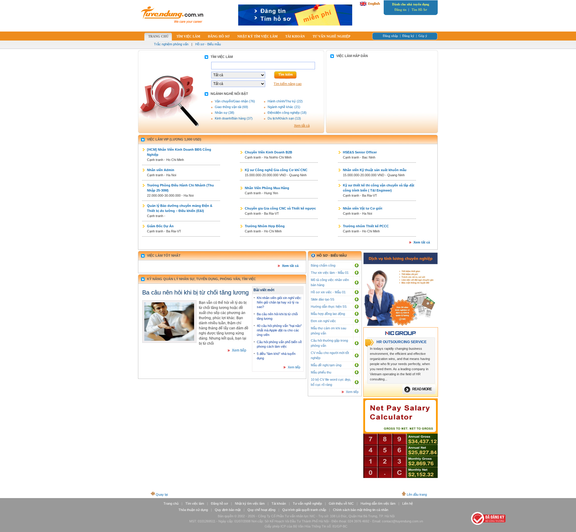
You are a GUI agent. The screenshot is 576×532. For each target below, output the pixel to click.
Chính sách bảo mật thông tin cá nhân (360, 510)
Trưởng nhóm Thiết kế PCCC (366, 226)
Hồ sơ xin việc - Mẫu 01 (328, 292)
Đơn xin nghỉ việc (323, 321)
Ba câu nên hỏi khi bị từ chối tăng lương (195, 292)
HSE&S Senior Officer (360, 152)
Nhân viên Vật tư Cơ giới (362, 208)
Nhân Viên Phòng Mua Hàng (267, 188)
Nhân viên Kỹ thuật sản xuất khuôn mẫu (374, 170)
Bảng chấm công (323, 265)
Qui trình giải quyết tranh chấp (304, 510)
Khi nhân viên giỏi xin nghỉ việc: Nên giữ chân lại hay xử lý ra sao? (279, 302)
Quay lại (162, 494)
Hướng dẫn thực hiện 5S (328, 306)
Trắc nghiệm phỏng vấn (171, 44)
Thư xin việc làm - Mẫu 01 (330, 272)
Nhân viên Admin (160, 170)
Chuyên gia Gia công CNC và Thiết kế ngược (280, 208)
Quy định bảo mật (228, 510)
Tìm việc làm (194, 503)
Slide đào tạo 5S (322, 299)
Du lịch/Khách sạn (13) (284, 118)
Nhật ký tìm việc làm (250, 503)
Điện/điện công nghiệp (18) (287, 112)
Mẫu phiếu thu (321, 372)
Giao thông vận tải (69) (231, 107)
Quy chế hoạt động (261, 510)
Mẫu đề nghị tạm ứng (326, 365)
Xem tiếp (239, 350)
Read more (422, 389)
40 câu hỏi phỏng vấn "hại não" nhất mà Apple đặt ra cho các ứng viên (279, 330)
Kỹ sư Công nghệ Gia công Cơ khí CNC (276, 170)
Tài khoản (279, 503)
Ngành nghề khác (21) (284, 107)
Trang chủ (171, 503)
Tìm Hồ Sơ (419, 9)
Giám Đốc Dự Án (160, 226)
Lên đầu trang (417, 494)
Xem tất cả (302, 125)
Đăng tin (400, 9)
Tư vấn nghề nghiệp (307, 503)
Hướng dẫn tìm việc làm (378, 503)
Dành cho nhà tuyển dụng (410, 4)
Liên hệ (407, 503)
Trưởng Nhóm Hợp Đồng (265, 226)
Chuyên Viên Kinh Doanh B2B (268, 152)
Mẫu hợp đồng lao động (328, 314)
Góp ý (422, 36)
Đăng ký (408, 36)
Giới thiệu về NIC (341, 503)
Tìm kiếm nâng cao (288, 84)
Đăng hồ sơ (219, 503)
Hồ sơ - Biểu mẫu (208, 44)
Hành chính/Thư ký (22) (285, 101)
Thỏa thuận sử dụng (193, 510)
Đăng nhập (390, 36)
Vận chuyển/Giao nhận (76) (235, 101)
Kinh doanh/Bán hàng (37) (234, 118)
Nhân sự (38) (224, 112)
